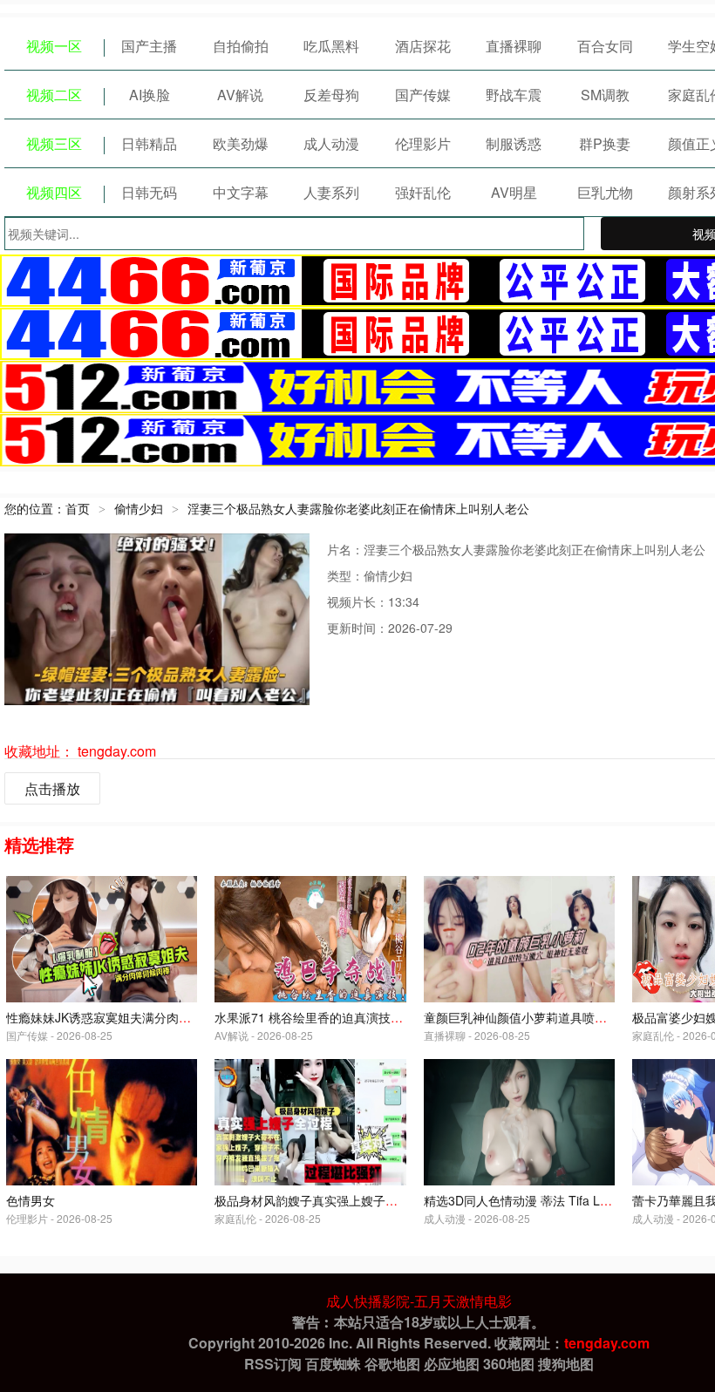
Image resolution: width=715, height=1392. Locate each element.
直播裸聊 (513, 46)
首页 (77, 508)
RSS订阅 (273, 1364)
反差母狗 (331, 95)
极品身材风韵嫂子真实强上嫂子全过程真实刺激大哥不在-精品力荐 (393, 1200)
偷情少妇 (138, 508)
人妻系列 (331, 192)
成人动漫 (331, 143)
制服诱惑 (513, 143)
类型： (345, 575)
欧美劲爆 (241, 143)
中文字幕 (241, 192)
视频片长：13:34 (373, 601)
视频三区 (54, 143)
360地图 (509, 1364)
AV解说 (240, 95)
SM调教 (605, 95)
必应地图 (452, 1364)
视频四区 (54, 192)
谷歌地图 (392, 1364)
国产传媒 (423, 95)
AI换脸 (149, 95)
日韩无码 (149, 192)
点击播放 (52, 788)
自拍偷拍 (241, 46)
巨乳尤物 (605, 192)
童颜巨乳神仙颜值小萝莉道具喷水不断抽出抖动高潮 (564, 1017)
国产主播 (149, 46)
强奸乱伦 (423, 192)
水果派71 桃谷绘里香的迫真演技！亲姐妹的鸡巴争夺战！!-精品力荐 (398, 1017)
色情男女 (30, 1200)
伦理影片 (423, 143)
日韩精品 (149, 143)
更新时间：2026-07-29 (390, 627)
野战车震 (513, 95)
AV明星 (514, 192)
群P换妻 (604, 143)
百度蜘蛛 (333, 1364)
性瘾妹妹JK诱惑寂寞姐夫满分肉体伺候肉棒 (123, 1017)
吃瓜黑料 (331, 46)
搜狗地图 (566, 1364)
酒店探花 (423, 46)
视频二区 (54, 95)
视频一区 (54, 46)
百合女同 (605, 46)
